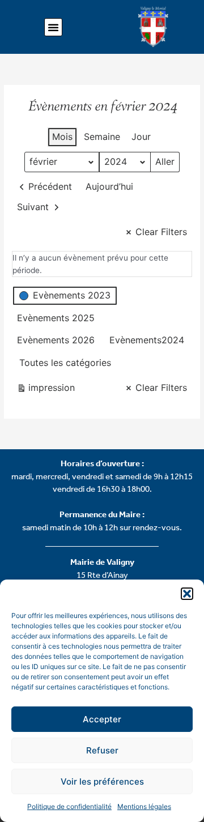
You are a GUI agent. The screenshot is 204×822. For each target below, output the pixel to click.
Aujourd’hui (109, 186)
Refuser (102, 750)
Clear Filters (161, 231)
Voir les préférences (102, 781)
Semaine (102, 136)
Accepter (102, 719)
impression (45, 390)
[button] (187, 593)
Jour (141, 136)
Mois (62, 136)
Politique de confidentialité (69, 806)
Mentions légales (144, 806)
